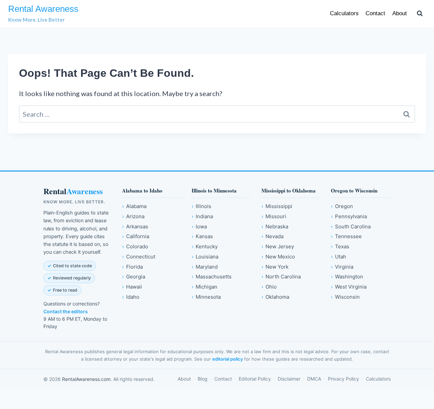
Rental (73, 191)
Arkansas (135, 226)
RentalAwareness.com (86, 379)
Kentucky (205, 246)
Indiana (202, 216)
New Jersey (277, 246)
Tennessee (346, 236)
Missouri (273, 216)
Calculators (344, 13)
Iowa (199, 226)
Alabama (134, 206)
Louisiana (205, 256)
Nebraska (274, 226)
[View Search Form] (420, 13)
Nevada (272, 236)
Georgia (133, 276)
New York (275, 267)
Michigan (204, 286)
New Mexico (278, 256)
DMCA (314, 379)
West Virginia (349, 286)
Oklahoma (275, 297)
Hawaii (132, 286)
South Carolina (351, 226)
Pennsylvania (349, 216)
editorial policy (227, 359)
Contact (375, 13)
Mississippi (276, 206)
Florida (132, 267)
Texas (340, 246)
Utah (338, 256)
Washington (347, 276)
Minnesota (206, 297)
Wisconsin (345, 297)
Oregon (342, 206)
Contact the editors (65, 311)
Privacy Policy (343, 379)
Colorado (135, 246)
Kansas (202, 236)
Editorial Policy (255, 379)
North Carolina (281, 276)
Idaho (130, 297)
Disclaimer (289, 379)
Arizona (133, 216)
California (135, 236)
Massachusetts (212, 276)
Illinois (201, 206)
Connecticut (138, 256)
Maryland (205, 267)
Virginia (342, 267)
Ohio (269, 286)
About (399, 13)
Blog (203, 379)
